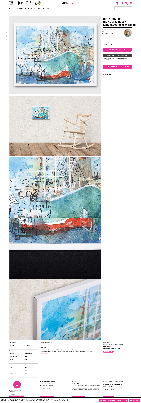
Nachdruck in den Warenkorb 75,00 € (117, 55)
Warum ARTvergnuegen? (48, 382)
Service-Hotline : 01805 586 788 (112, 384)
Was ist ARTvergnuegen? (47, 397)
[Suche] (123, 8)
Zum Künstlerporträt (108, 44)
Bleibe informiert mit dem (16, 390)
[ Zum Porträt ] (45, 354)
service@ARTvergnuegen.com (110, 383)
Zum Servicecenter (108, 351)
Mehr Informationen (122, 400)
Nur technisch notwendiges (107, 400)
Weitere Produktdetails (109, 41)
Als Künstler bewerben (78, 397)
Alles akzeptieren (134, 400)
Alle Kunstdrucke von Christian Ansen (117, 66)
